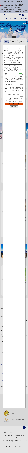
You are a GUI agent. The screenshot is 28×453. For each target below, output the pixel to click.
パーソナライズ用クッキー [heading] (12, 94)
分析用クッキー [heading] (9, 84)
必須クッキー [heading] (9, 74)
